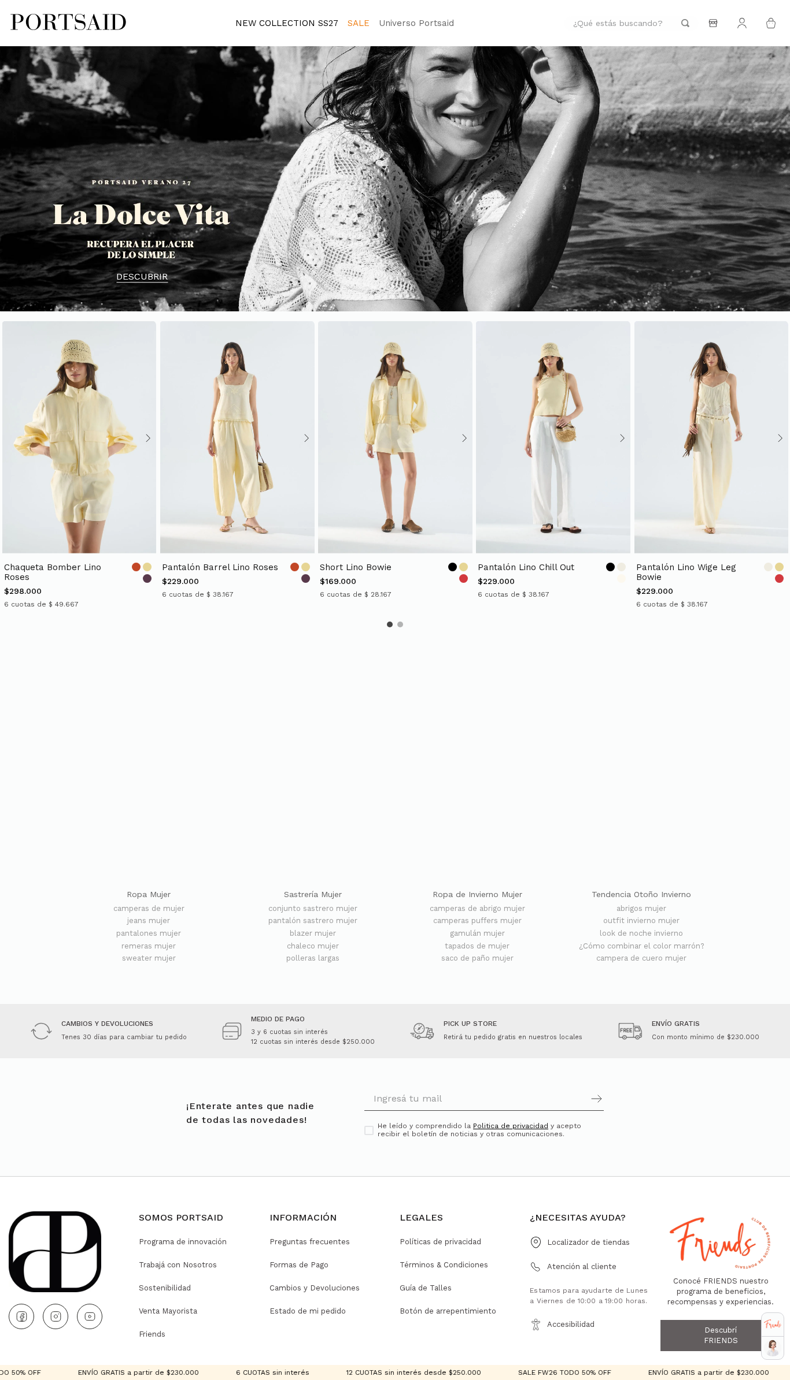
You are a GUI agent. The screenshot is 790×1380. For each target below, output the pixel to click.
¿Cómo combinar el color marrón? (641, 946)
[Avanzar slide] (147, 438)
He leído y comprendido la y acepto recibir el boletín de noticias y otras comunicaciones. (479, 1130)
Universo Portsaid (416, 23)
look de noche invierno (641, 933)
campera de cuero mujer (641, 958)
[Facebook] (21, 1316)
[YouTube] (89, 1316)
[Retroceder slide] (10, 438)
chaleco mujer (313, 946)
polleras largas (312, 958)
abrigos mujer (641, 909)
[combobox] (631, 23)
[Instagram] (55, 1316)
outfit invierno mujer (641, 921)
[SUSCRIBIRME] (544, 1098)
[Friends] (772, 1324)
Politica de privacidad (510, 1126)
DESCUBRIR (142, 276)
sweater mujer (149, 958)
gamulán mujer (477, 933)
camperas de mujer (148, 909)
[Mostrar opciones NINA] (772, 1348)
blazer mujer (313, 933)
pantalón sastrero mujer (312, 921)
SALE (359, 23)
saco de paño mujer (477, 958)
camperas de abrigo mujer (477, 909)
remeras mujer (148, 946)
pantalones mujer (148, 933)
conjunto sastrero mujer (312, 909)
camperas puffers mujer (477, 921)
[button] (390, 624)
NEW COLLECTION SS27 (286, 23)
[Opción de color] (136, 567)
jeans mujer (148, 921)
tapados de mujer (477, 946)
